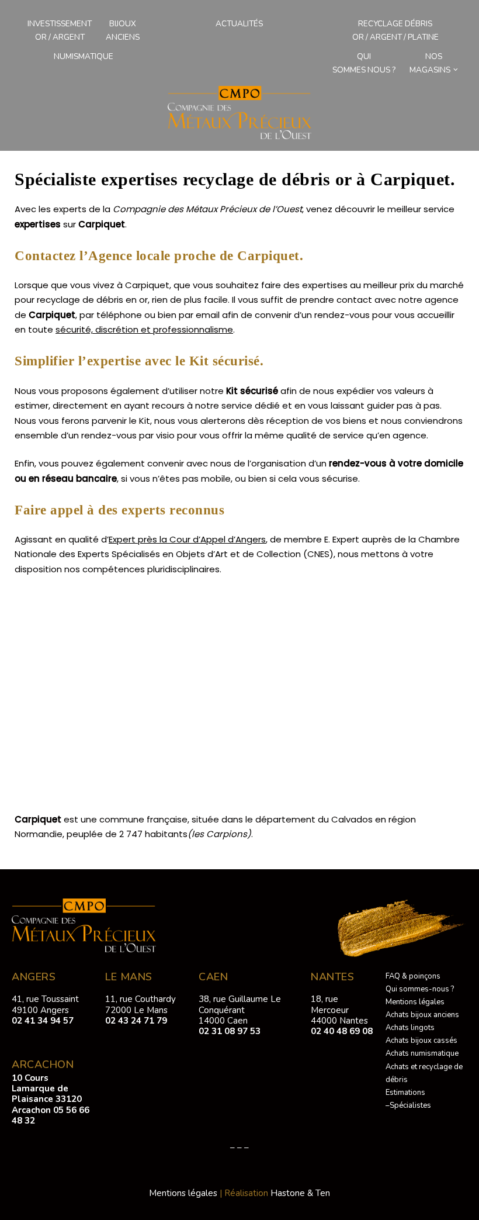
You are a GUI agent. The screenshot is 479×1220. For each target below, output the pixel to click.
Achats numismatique (422, 1053)
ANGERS (33, 977)
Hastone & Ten (300, 1193)
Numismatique (83, 56)
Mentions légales (415, 1002)
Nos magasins (429, 63)
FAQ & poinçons (413, 976)
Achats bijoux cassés (421, 1040)
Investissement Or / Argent (59, 30)
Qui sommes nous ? (363, 63)
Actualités (239, 23)
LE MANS (128, 977)
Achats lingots (410, 1027)
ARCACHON (43, 1064)
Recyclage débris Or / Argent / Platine (395, 30)
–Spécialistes (408, 1105)
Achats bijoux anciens (422, 1015)
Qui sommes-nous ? (420, 989)
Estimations (405, 1092)
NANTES (332, 977)
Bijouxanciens (123, 30)
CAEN (213, 977)
